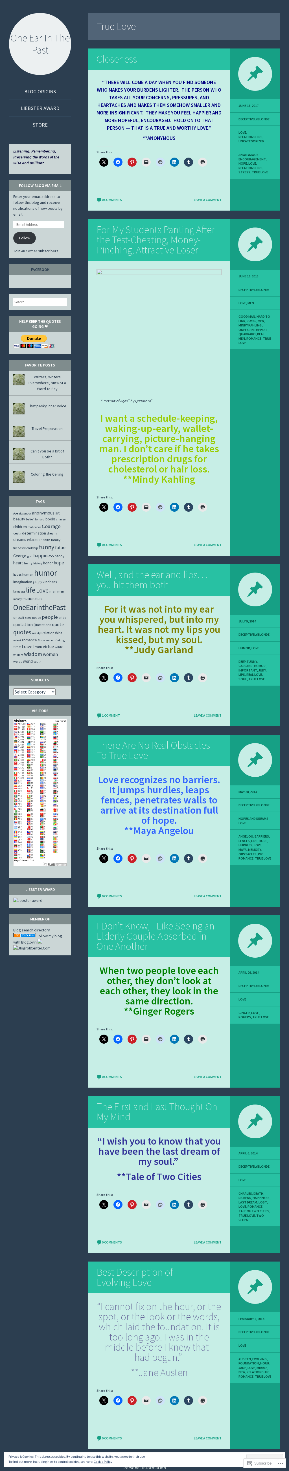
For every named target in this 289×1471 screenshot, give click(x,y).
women (50, 654)
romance (253, 338)
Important (247, 670)
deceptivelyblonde (254, 119)
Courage (51, 526)
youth (37, 662)
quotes (22, 632)
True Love (260, 172)
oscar (28, 618)
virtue (48, 646)
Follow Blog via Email (40, 185)
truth (38, 647)
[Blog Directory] (24, 935)
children (20, 526)
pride (62, 617)
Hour (264, 1363)
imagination (22, 582)
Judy (262, 670)
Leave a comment (208, 200)
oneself (18, 617)
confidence (34, 527)
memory (254, 849)
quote (58, 624)
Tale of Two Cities (253, 1211)
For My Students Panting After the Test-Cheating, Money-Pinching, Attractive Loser (156, 239)
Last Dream (247, 1202)
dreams (19, 539)
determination (34, 533)
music (27, 598)
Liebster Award (40, 108)
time (17, 646)
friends (18, 548)
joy (40, 582)
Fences (244, 841)
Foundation (248, 1363)
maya (242, 849)
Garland (245, 666)
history (37, 563)
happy (59, 556)
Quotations (42, 624)
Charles (245, 1193)
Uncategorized (251, 141)
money (17, 599)
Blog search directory (31, 930)
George (19, 555)
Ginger (244, 1013)
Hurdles (245, 845)
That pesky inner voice (47, 405)
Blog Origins (40, 91)
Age (15, 513)
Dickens (244, 1198)
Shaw (41, 640)
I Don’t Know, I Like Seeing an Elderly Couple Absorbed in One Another (155, 936)
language (19, 591)
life (30, 590)
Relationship (257, 1372)
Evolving (259, 1359)
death (258, 1193)
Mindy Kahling (250, 325)
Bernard (39, 519)
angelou (245, 836)
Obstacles (247, 854)
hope (242, 163)
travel (28, 647)
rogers (244, 1017)
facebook (40, 269)
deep (242, 661)
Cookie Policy (103, 1461)
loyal (251, 321)
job (35, 582)
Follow (24, 237)
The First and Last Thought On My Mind (157, 1111)
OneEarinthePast (253, 330)
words (17, 661)
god (29, 556)
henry (28, 563)
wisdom (33, 654)
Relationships (250, 137)
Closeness (117, 59)
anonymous (248, 155)
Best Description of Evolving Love (135, 1277)
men (261, 321)
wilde (59, 647)
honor (48, 563)
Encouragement (252, 159)
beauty (19, 519)
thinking (59, 640)
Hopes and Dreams (253, 818)
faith (46, 540)
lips (241, 674)
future (61, 547)
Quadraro (247, 334)
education (35, 539)
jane (242, 1368)
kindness (50, 581)
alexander (25, 513)
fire (254, 841)
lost (263, 1202)
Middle (262, 1368)
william (18, 655)
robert (17, 640)
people (50, 617)
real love (254, 674)
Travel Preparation (47, 428)
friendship (30, 548)
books (50, 519)
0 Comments (112, 200)
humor (260, 666)
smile (49, 640)
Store (40, 125)
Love (242, 132)
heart (18, 563)
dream (52, 533)
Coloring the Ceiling (47, 474)
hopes (17, 575)
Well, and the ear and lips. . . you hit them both (152, 579)
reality (36, 633)
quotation (23, 624)
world (28, 661)
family (55, 540)
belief (30, 519)
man (52, 591)
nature (37, 598)
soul (242, 679)
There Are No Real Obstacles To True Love (153, 750)
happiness (261, 1198)
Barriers (262, 836)
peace (36, 617)
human (27, 574)
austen (244, 1359)
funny (252, 661)
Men (251, 303)
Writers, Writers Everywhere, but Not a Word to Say (47, 382)
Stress (244, 172)
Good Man (246, 316)
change (60, 519)
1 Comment (111, 715)
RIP (260, 854)
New (241, 1372)
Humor (244, 648)
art (57, 513)
